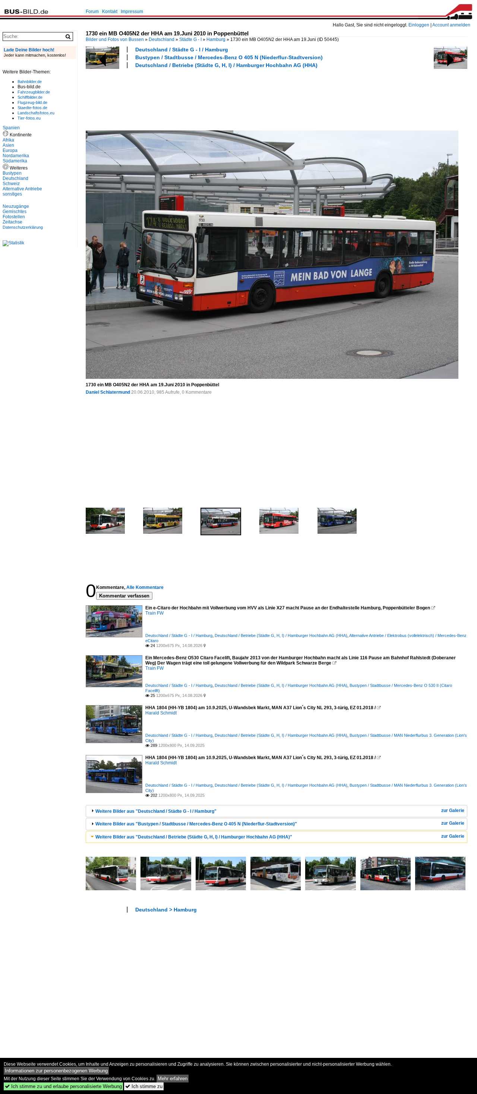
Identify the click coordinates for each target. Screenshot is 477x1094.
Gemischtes (14, 211)
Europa (10, 150)
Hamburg (215, 39)
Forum (92, 11)
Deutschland (161, 39)
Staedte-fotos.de (32, 107)
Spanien (11, 127)
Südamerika (15, 161)
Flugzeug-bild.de (32, 102)
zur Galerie (452, 810)
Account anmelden (451, 25)
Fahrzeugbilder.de (34, 92)
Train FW (154, 613)
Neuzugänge (16, 206)
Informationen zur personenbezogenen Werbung (56, 1071)
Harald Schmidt (161, 713)
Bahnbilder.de (30, 81)
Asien (8, 145)
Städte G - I (190, 39)
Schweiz (11, 183)
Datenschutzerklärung (23, 227)
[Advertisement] (221, 98)
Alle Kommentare (145, 587)
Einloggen (418, 25)
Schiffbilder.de (30, 97)
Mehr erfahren (172, 1078)
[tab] (276, 811)
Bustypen (12, 173)
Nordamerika (16, 155)
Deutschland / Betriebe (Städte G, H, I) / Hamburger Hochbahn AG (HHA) (226, 65)
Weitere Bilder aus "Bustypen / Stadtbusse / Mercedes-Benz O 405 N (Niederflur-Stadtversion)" (196, 824)
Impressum (132, 11)
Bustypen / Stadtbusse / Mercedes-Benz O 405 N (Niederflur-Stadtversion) (229, 57)
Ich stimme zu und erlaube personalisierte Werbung (63, 1086)
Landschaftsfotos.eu (36, 113)
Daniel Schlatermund (108, 392)
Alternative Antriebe (22, 188)
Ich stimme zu (143, 1086)
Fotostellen (14, 216)
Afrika (8, 140)
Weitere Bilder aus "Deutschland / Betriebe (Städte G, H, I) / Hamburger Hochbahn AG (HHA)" (193, 837)
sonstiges (12, 194)
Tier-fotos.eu (29, 118)
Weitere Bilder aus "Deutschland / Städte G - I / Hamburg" (156, 811)
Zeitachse (12, 222)
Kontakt (109, 11)
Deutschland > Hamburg (166, 910)
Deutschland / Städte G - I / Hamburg (181, 50)
